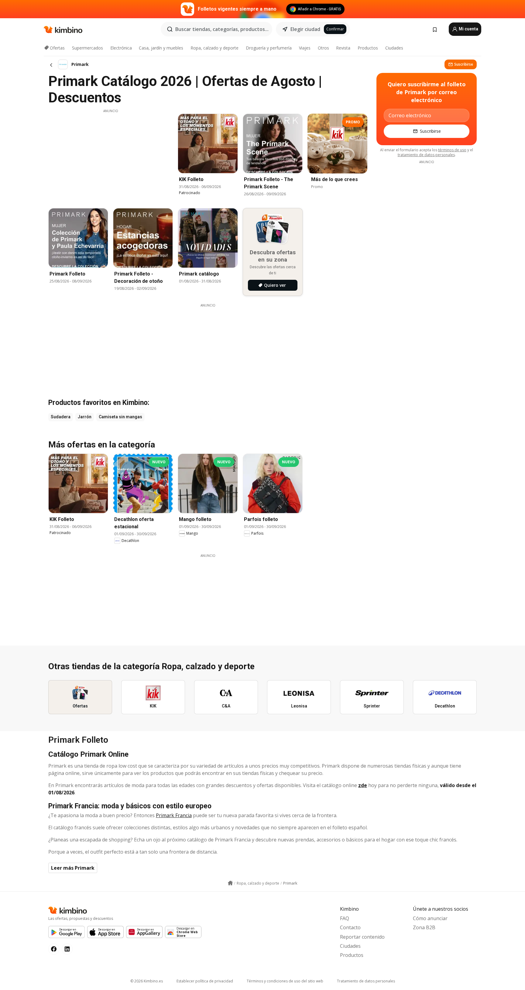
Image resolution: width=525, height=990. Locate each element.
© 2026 (146, 981)
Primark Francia (174, 815)
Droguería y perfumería (269, 48)
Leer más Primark (72, 868)
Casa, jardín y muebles (161, 48)
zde (362, 785)
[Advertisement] (110, 155)
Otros (323, 48)
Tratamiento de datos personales (366, 981)
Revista (343, 48)
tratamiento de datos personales (426, 154)
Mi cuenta (468, 28)
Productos (368, 48)
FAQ (344, 918)
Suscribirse (463, 64)
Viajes (305, 48)
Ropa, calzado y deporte (214, 48)
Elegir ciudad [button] (305, 29)
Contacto (350, 927)
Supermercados (87, 48)
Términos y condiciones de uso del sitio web (285, 981)
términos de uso (452, 149)
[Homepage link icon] (230, 883)
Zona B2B (424, 927)
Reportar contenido (362, 936)
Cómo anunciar (430, 918)
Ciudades (394, 48)
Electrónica (121, 48)
